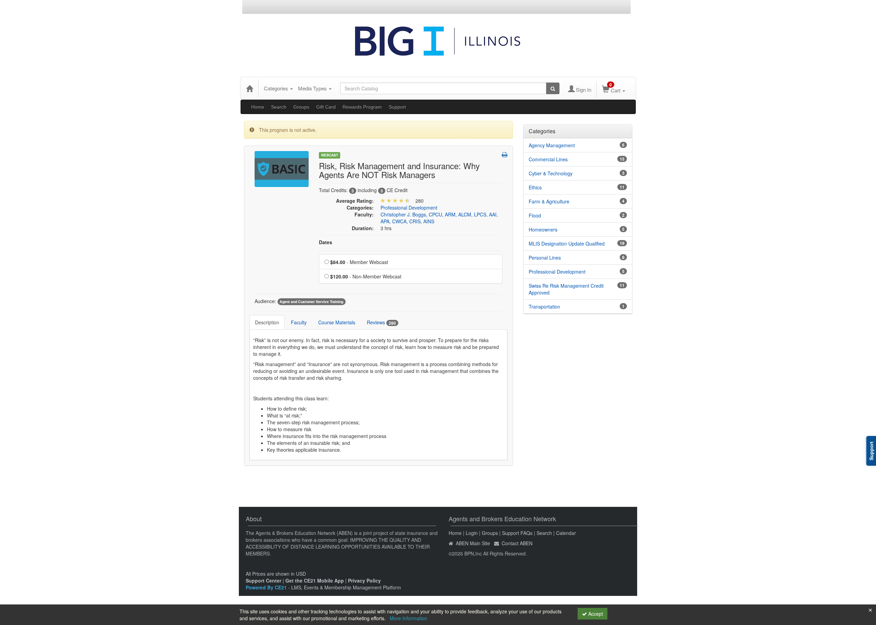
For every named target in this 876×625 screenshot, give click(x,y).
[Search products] (552, 88)
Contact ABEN (517, 543)
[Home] (249, 88)
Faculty (299, 322)
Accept (595, 613)
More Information (408, 618)
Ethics (535, 187)
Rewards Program (362, 107)
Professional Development (409, 207)
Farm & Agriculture (549, 201)
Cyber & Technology (550, 173)
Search (278, 107)
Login (472, 532)
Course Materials (336, 322)
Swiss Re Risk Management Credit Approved (566, 289)
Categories (276, 88)
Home (257, 107)
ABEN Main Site (473, 543)
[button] (504, 154)
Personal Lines (545, 257)
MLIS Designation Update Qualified (567, 243)
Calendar (566, 532)
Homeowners (543, 229)
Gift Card (326, 107)
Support (397, 107)
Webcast (329, 155)
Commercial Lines (548, 159)
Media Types (313, 88)
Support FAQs (517, 532)
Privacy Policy (364, 580)
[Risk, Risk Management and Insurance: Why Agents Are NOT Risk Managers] (282, 168)
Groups (301, 107)
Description (267, 322)
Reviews (381, 322)
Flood (535, 215)
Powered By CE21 (267, 587)
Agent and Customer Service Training (311, 301)
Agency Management (552, 145)
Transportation (544, 306)
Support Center (263, 580)
